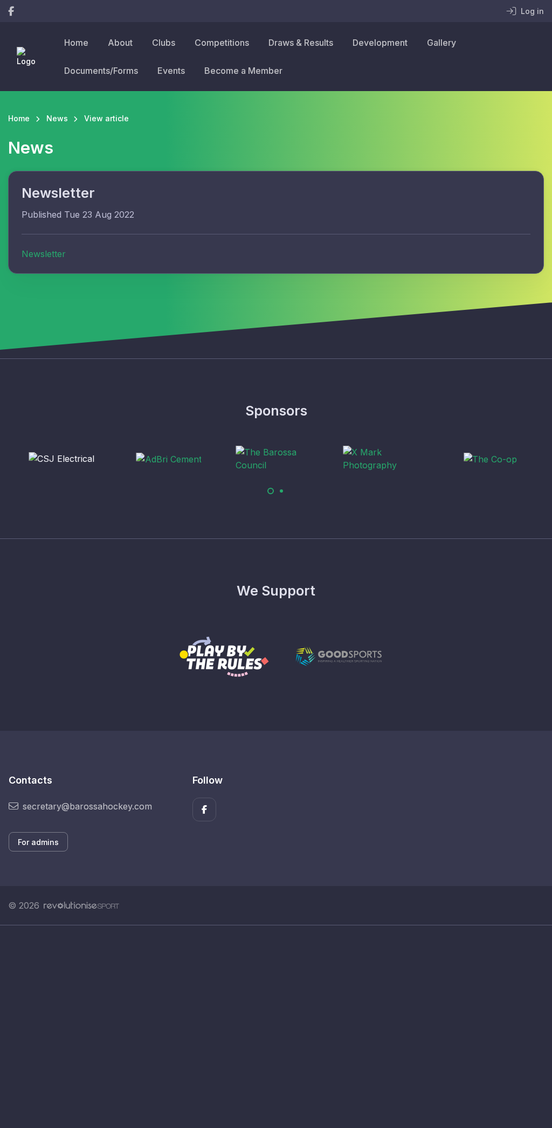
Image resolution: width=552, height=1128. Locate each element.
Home (76, 42)
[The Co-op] (490, 459)
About (120, 42)
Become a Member (243, 70)
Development (380, 42)
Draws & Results (300, 42)
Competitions (222, 42)
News (57, 118)
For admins (38, 842)
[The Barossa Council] (276, 459)
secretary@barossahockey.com (87, 806)
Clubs (163, 42)
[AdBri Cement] (169, 459)
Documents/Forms (101, 70)
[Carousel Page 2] (281, 491)
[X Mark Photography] (383, 459)
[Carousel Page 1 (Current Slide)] (270, 491)
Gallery (441, 42)
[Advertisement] (276, 1026)
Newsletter (44, 253)
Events (171, 70)
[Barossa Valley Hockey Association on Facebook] (11, 11)
